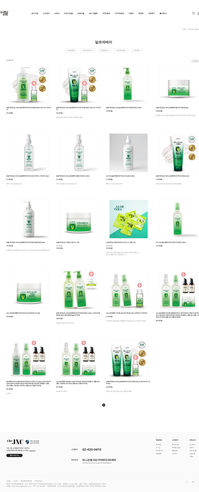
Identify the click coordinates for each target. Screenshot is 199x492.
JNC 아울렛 (93, 13)
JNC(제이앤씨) (121, 50)
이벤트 (131, 13)
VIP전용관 (106, 13)
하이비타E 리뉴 (88, 50)
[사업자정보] (71, 486)
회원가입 (158, 444)
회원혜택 (158, 453)
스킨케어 (46, 13)
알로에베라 (71, 50)
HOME (184, 29)
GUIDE (15, 481)
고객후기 (174, 453)
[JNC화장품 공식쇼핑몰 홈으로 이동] (4, 13)
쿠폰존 (140, 13)
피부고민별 (68, 13)
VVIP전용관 (119, 13)
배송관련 (174, 450)
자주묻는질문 (176, 447)
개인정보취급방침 (26, 481)
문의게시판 (175, 444)
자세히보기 (32, 451)
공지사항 (34, 13)
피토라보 (136, 50)
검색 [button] (193, 13)
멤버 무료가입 (14, 455)
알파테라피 (104, 50)
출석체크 (163, 13)
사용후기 (151, 13)
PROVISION (38, 481)
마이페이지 (159, 450)
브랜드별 (80, 13)
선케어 (57, 13)
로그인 (158, 447)
